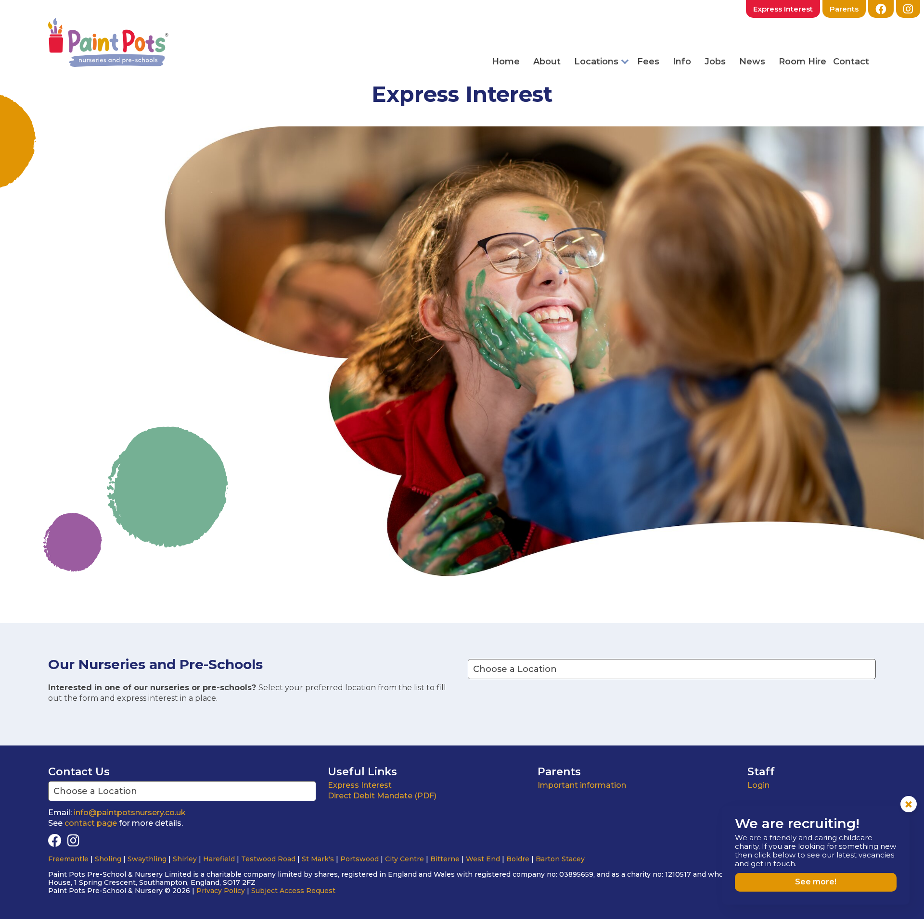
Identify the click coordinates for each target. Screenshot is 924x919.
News (752, 61)
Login (758, 785)
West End (483, 859)
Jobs (715, 61)
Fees (648, 61)
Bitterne (445, 859)
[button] (908, 9)
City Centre (404, 859)
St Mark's (318, 859)
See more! (815, 881)
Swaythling (147, 859)
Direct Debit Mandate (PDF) (382, 795)
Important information (582, 785)
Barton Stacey (560, 859)
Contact (851, 61)
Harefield (219, 859)
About (547, 61)
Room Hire (802, 61)
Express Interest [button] (783, 8)
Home (506, 61)
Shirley (185, 859)
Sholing (108, 859)
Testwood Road (268, 859)
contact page (90, 823)
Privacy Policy (220, 890)
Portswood (359, 859)
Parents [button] (844, 8)
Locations (596, 61)
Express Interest (360, 785)
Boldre (517, 859)
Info (682, 61)
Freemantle (68, 859)
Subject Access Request (293, 890)
